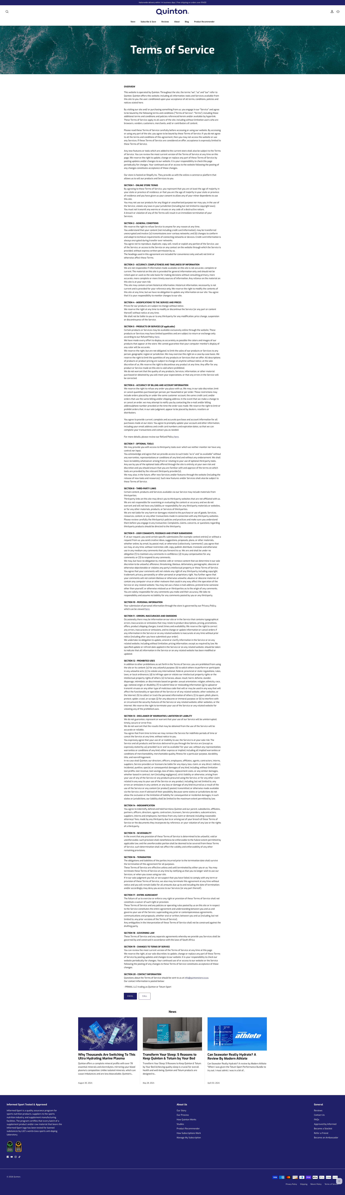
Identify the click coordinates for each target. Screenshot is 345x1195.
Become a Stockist (323, 1128)
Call (144, 996)
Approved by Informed (325, 1124)
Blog (187, 21)
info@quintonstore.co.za (196, 977)
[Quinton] (172, 11)
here (157, 336)
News (172, 1012)
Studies (180, 1124)
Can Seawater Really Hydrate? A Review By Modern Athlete (232, 1056)
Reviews (165, 21)
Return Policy (315, 1184)
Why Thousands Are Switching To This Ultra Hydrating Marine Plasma (106, 1056)
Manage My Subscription (189, 1137)
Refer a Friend (321, 1133)
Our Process (183, 1115)
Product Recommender (204, 21)
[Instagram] (16, 1157)
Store (133, 21)
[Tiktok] (19, 1157)
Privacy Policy (291, 1184)
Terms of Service (331, 1184)
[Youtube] (12, 1157)
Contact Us (319, 1115)
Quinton (17, 1177)
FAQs (316, 1119)
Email (130, 996)
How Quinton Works (186, 1119)
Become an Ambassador (326, 1137)
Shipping (303, 1184)
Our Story (181, 1110)
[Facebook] (8, 1157)
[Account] (331, 11)
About (177, 21)
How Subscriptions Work (189, 1133)
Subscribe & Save (148, 21)
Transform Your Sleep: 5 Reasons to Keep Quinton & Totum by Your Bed (169, 1056)
